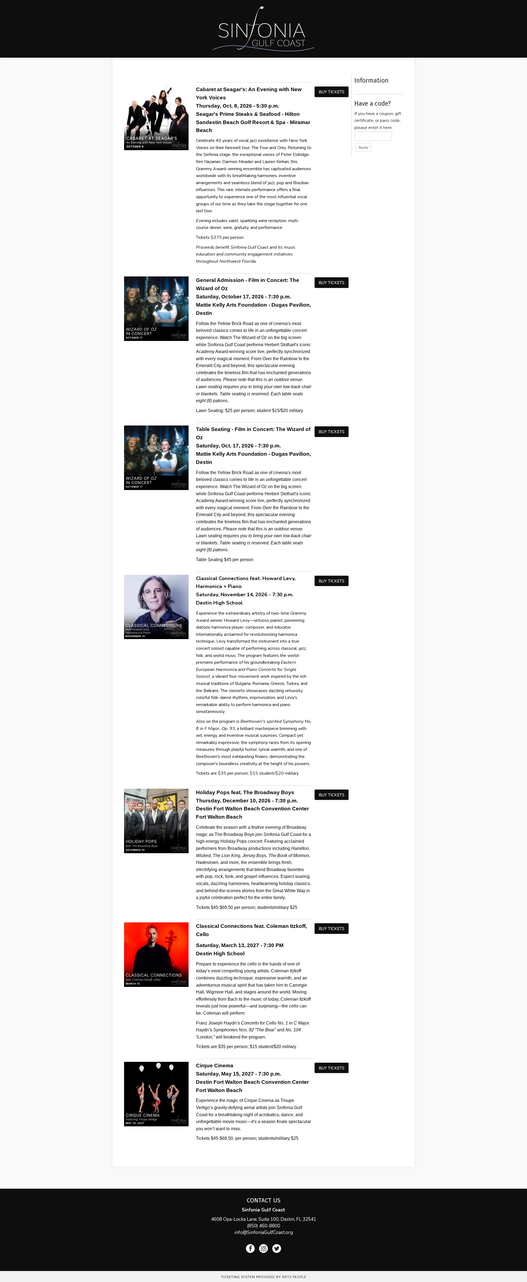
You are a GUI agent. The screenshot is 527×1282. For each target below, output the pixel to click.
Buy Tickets (331, 92)
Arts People (294, 1277)
